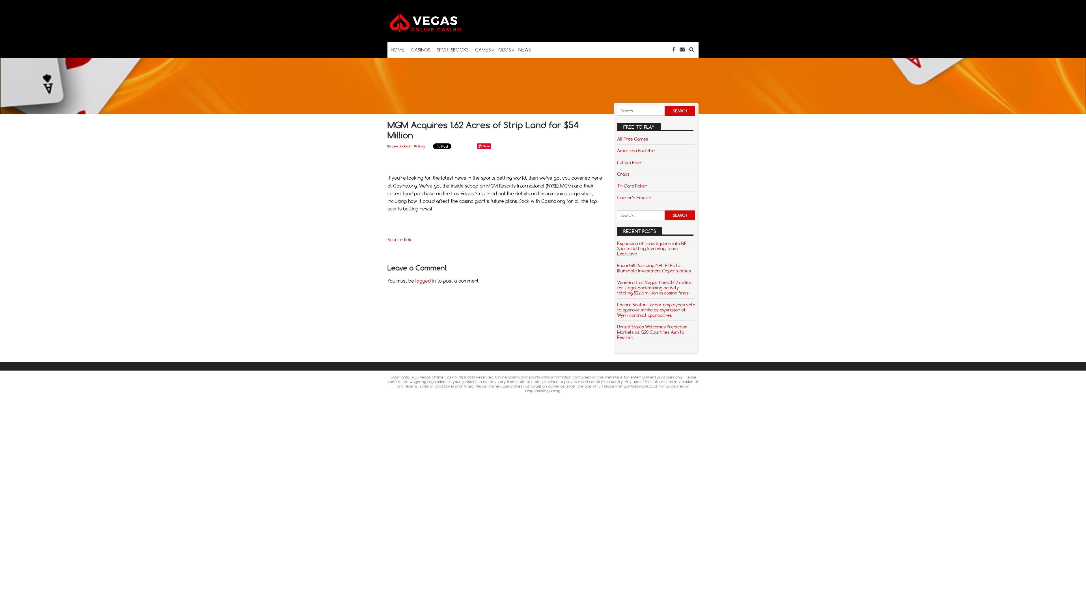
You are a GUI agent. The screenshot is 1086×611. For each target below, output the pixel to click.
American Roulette (636, 150)
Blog (421, 146)
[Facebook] (673, 49)
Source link (399, 239)
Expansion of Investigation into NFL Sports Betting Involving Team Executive (653, 248)
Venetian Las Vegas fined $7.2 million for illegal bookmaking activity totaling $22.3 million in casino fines (654, 287)
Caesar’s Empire (634, 197)
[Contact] (682, 49)
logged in (425, 281)
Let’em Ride (629, 162)
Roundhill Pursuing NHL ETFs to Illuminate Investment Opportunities (654, 268)
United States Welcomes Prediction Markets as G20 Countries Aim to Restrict (652, 332)
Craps (623, 174)
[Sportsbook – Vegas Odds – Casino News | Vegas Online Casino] (434, 31)
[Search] (691, 49)
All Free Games (632, 139)
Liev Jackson (401, 146)
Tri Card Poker (632, 186)
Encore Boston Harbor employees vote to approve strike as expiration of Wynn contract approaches (656, 310)
